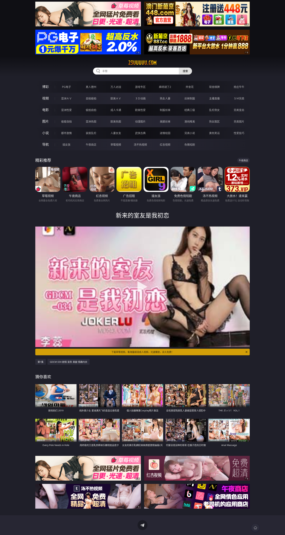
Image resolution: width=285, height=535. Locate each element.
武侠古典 (140, 133)
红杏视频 (165, 144)
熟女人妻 (165, 98)
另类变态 (239, 110)
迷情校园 (165, 133)
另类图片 (239, 121)
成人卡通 (116, 110)
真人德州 (91, 87)
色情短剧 (189, 144)
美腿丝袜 (165, 121)
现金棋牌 (214, 87)
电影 (45, 110)
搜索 (185, 71)
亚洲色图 (91, 121)
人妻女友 (116, 133)
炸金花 (190, 87)
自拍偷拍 (91, 98)
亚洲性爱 (66, 110)
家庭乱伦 (91, 133)
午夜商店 (91, 144)
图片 (45, 121)
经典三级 (189, 110)
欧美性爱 (140, 110)
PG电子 (66, 87)
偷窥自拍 (66, 121)
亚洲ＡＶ (66, 98)
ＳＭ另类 (239, 98)
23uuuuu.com (142, 62)
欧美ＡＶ (116, 98)
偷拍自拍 (91, 110)
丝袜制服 (189, 98)
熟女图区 (214, 121)
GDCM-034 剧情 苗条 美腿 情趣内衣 (68, 361)
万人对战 (116, 87)
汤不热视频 (140, 144)
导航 (45, 144)
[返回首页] (255, 528)
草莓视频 (116, 144)
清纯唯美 (189, 121)
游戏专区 (140, 87)
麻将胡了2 (165, 87)
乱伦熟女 (214, 110)
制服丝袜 (165, 110)
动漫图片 (140, 121)
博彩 (45, 87)
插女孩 (66, 144)
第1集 (41, 361)
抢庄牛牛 (239, 87)
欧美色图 (116, 121)
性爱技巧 (239, 133)
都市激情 (66, 133)
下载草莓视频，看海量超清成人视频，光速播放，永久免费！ (142, 351)
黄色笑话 (214, 133)
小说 (45, 133)
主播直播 (214, 98)
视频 (45, 98)
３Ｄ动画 (140, 98)
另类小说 (189, 133)
